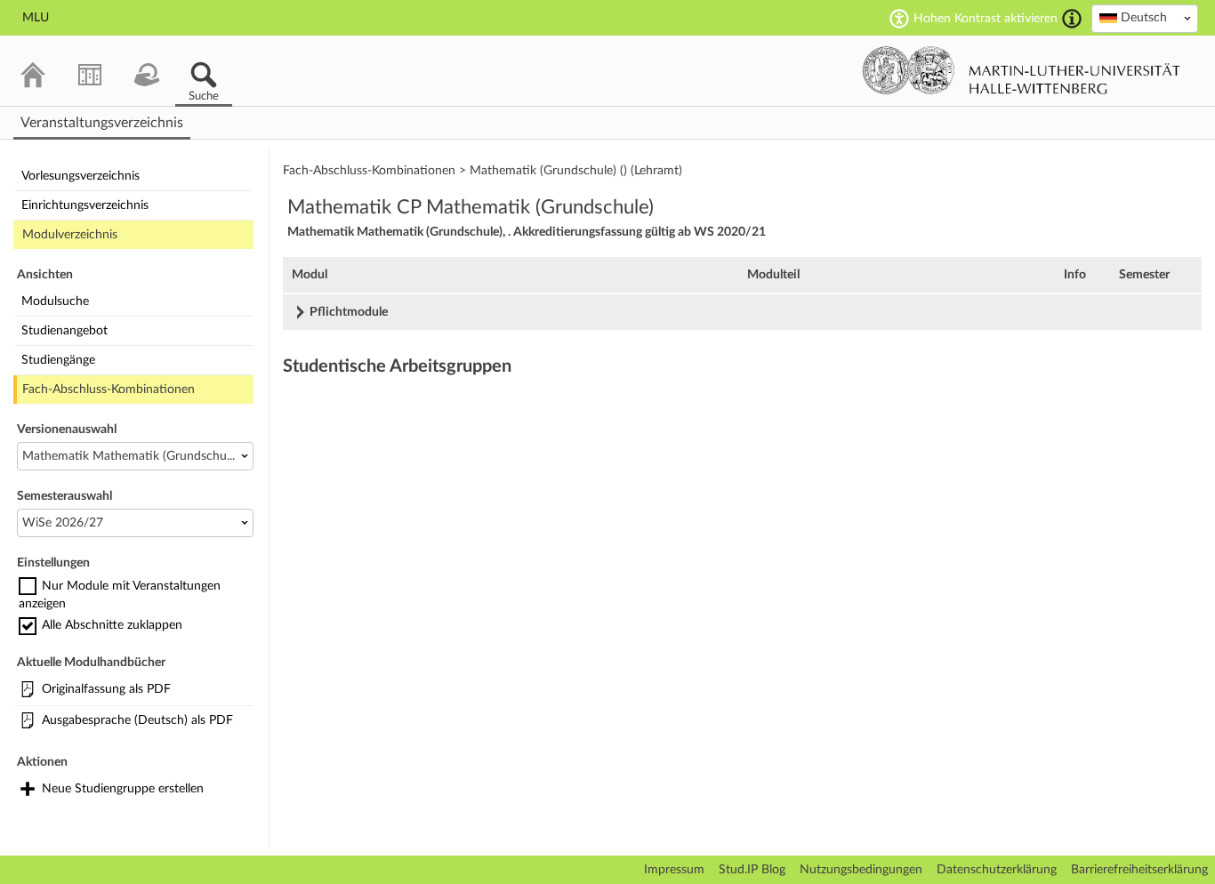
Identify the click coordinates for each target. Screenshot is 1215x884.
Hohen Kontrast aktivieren (985, 18)
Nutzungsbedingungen (861, 870)
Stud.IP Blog (752, 870)
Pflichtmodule (349, 312)
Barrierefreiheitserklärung (1139, 870)
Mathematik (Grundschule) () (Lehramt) (576, 171)
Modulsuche (55, 301)
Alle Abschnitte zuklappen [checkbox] (112, 625)
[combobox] (1144, 18)
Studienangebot (64, 331)
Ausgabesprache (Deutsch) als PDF (137, 720)
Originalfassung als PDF (106, 689)
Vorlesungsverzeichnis (80, 176)
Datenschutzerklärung (997, 870)
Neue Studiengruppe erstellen (123, 789)
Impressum (674, 870)
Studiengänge (58, 360)
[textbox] (1144, 17)
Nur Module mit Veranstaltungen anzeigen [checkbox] (120, 595)
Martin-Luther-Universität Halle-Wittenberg (1021, 70)
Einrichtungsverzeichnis (85, 205)
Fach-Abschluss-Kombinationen (108, 389)
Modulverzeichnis (69, 235)
